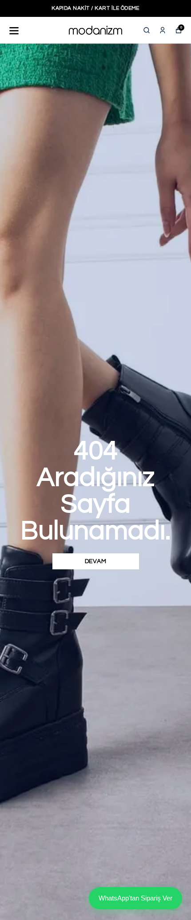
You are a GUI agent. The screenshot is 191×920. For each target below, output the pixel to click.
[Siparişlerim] (162, 30)
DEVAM (96, 561)
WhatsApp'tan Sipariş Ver (135, 898)
